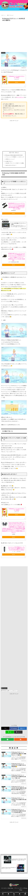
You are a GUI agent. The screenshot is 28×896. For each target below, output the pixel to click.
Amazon (16, 82)
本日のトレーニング (10, 159)
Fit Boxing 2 (5, 688)
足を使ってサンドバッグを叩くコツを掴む (15, 163)
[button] (18, 732)
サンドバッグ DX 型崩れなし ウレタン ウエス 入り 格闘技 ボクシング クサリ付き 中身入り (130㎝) (16, 548)
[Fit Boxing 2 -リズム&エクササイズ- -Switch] (4, 80)
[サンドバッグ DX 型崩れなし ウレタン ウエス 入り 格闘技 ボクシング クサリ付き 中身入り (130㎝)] (4, 549)
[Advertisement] (14, 36)
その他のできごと (9, 161)
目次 (13, 152)
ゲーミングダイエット (13, 690)
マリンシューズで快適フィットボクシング (15, 156)
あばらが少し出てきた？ (11, 165)
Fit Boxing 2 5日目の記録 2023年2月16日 (14, 155)
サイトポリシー (20, 97)
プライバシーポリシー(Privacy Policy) (20, 889)
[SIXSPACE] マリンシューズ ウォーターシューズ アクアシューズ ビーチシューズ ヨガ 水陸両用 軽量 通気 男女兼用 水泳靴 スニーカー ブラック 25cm (16, 206)
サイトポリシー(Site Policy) (7, 888)
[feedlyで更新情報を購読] (7, 739)
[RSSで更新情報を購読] (20, 739)
